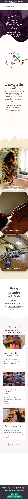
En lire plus (14, 444)
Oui (12, 494)
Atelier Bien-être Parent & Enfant (11, 353)
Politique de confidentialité (14, 496)
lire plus (6, 367)
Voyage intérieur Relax (14, 426)
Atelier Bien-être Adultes (11, 390)
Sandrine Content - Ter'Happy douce (14, 22)
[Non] (26, 492)
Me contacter (14, 309)
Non (16, 494)
